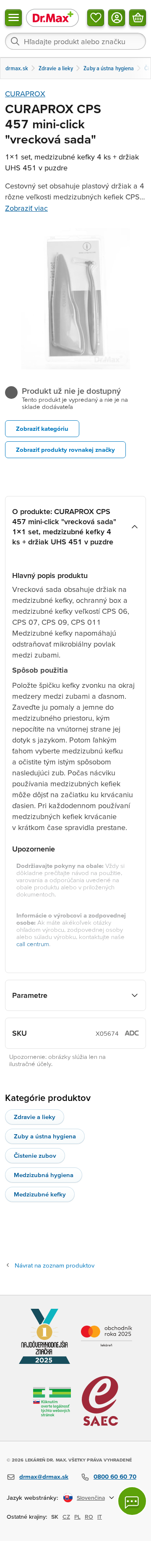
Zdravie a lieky (34, 1116)
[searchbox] (75, 41)
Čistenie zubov (35, 1155)
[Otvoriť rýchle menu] (13, 17)
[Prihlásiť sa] (116, 17)
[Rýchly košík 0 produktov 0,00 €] (137, 17)
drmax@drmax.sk (43, 1476)
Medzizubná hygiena (43, 1174)
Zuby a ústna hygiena (45, 1136)
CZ (66, 1516)
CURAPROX (25, 93)
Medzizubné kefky (40, 1194)
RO (89, 1516)
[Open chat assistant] (132, 1501)
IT (99, 1516)
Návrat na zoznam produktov (54, 1265)
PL (77, 1516)
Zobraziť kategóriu (42, 428)
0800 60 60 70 (115, 1476)
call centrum (32, 943)
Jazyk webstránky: (32, 1497)
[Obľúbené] (95, 17)
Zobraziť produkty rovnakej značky (65, 449)
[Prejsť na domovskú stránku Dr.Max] (52, 17)
